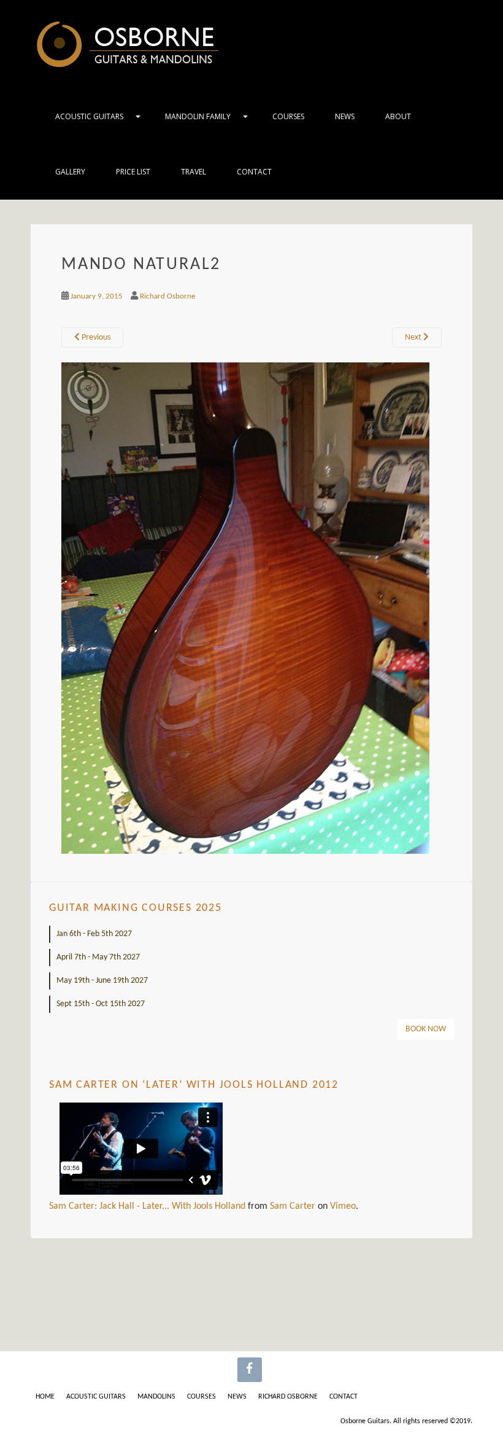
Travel (193, 171)
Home (45, 1396)
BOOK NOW (425, 1029)
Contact (254, 171)
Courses (288, 116)
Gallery (70, 171)
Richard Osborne (167, 296)
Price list (133, 171)
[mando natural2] (245, 608)
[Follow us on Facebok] (249, 1369)
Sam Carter (292, 1206)
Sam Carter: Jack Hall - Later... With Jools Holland (147, 1206)
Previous (95, 337)
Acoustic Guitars (89, 116)
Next (414, 337)
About (398, 116)
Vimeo (343, 1206)
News (345, 116)
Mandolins (156, 1396)
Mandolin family (198, 116)
